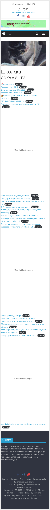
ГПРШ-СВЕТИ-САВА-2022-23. (12, 101)
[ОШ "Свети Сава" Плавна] (4, 34)
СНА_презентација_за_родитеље (15, 207)
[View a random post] (43, 34)
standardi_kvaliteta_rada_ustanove (15, 195)
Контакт (5, 479)
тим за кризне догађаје (11, 315)
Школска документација (24, 482)
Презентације (25, 479)
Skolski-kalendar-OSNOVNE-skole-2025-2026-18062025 (23, 424)
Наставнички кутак (15, 493)
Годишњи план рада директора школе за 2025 (21, 104)
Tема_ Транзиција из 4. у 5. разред (15, 198)
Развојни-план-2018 (9, 87)
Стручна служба (39, 479)
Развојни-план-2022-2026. (11, 92)
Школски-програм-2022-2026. (13, 90)
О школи (14, 479)
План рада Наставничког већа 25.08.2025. (18, 335)
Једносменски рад (24, 487)
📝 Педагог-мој (7, 84)
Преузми (19, 84)
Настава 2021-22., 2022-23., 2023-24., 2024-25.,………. (24, 490)
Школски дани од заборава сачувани (24, 484)
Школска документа (33, 493)
